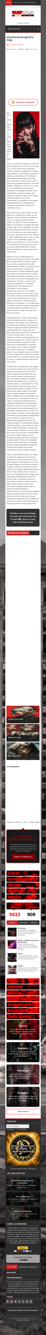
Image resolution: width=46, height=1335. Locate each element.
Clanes (20, 953)
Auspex (20, 966)
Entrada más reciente (13, 822)
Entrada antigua (34, 822)
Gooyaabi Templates (23, 1320)
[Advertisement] (23, 73)
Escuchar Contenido (23, 102)
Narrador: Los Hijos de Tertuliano (25, 2)
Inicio (25, 822)
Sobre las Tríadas (33, 49)
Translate (22, 1129)
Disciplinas (22, 928)
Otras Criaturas (23, 1111)
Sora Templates (22, 1318)
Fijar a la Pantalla (23, 857)
